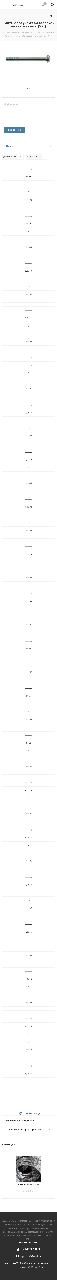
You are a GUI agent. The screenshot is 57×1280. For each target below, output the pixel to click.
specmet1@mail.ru (31, 1256)
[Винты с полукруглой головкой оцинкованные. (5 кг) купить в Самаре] (28, 68)
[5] (17, 104)
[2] (8, 104)
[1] (5, 104)
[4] (14, 104)
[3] (11, 104)
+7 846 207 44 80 (30, 1249)
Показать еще (32, 1113)
